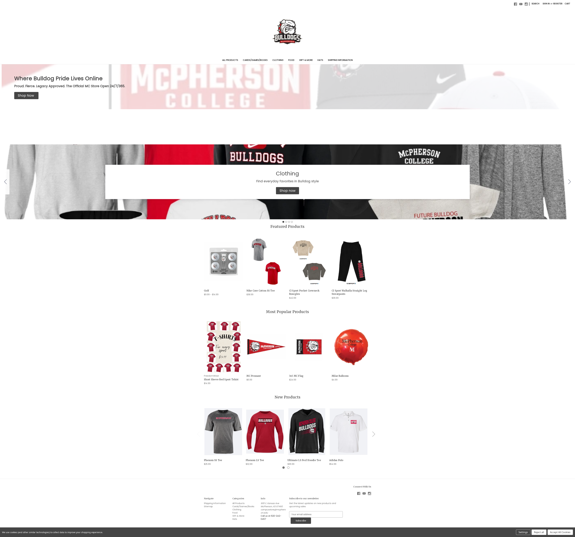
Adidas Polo (336, 460)
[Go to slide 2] (570, 181)
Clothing (277, 60)
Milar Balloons (340, 375)
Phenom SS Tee (213, 460)
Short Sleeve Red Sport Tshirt (221, 379)
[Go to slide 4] (5, 181)
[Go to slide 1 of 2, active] (283, 467)
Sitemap (208, 506)
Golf (206, 290)
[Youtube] (520, 4)
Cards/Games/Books (255, 60)
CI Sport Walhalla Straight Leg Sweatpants (349, 292)
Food (291, 60)
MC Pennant (253, 375)
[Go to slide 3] (289, 222)
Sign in (546, 3)
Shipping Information (340, 60)
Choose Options (223, 264)
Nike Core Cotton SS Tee (260, 290)
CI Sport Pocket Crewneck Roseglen (304, 292)
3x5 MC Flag (296, 375)
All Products (230, 60)
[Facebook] (515, 4)
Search (535, 3)
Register (557, 3)
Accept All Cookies (560, 532)
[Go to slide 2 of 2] (288, 467)
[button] (26, 95)
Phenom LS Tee (255, 460)
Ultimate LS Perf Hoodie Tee (304, 460)
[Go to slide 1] (283, 222)
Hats (320, 60)
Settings (523, 532)
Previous (198, 434)
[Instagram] (526, 4)
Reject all (539, 532)
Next (374, 434)
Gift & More (306, 60)
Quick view (221, 259)
